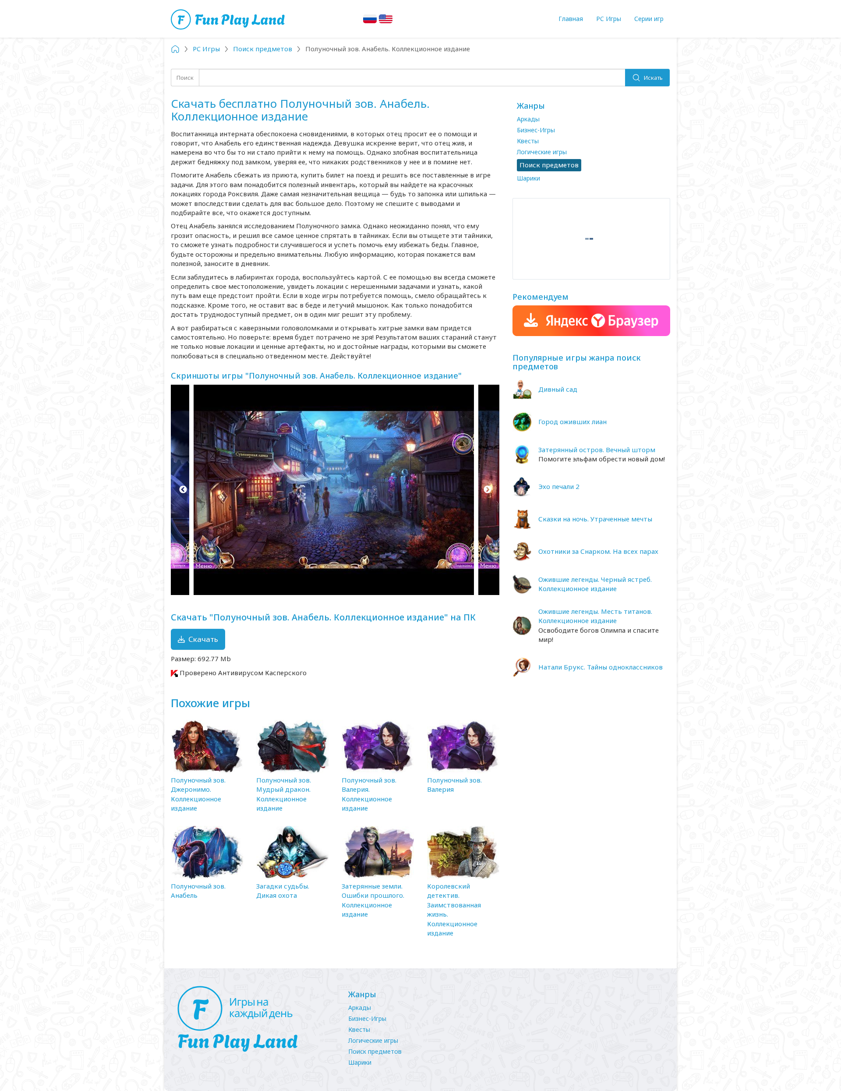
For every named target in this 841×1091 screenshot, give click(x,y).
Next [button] (487, 490)
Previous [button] (183, 490)
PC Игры (608, 18)
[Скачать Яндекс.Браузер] (591, 320)
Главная (570, 18)
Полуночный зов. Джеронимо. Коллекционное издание (198, 794)
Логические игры (542, 152)
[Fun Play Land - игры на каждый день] (254, 1019)
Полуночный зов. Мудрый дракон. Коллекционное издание (283, 794)
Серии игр (649, 18)
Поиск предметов (375, 1051)
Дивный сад (557, 389)
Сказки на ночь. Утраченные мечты (595, 518)
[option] (335, 490)
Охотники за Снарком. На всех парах (598, 551)
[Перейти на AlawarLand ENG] (385, 18)
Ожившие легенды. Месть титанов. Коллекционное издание (595, 616)
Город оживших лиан (572, 421)
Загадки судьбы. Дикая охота (282, 891)
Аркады (528, 119)
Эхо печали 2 (559, 486)
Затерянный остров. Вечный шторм (596, 449)
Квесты (528, 141)
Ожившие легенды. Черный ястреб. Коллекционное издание (595, 584)
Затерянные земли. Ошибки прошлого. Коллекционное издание (373, 900)
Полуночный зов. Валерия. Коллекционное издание (369, 794)
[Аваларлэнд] (229, 18)
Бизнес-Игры (536, 130)
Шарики (528, 178)
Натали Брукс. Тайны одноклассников (600, 666)
